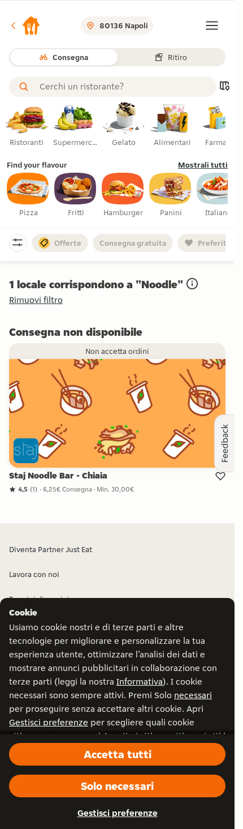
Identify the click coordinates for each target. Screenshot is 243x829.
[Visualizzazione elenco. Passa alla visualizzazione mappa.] (224, 87)
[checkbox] (28, 195)
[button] (25, 25)
